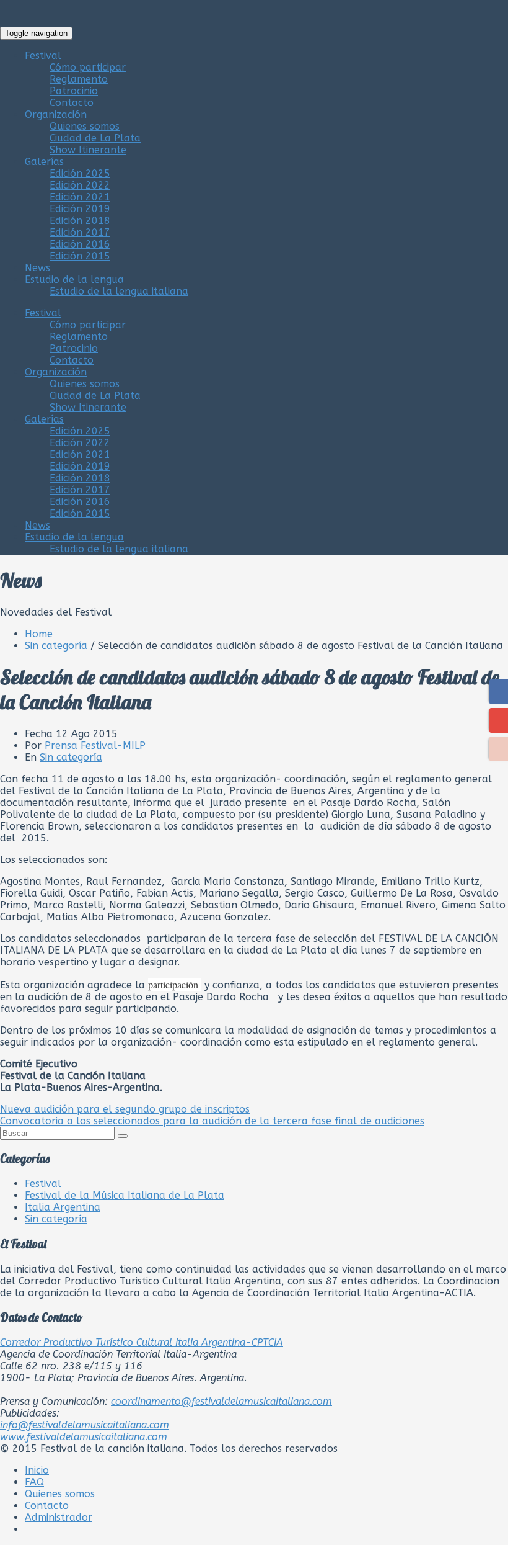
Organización (56, 114)
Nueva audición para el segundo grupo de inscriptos (125, 1109)
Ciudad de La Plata (95, 138)
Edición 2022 (80, 185)
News (37, 268)
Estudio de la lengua (74, 279)
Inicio (37, 1470)
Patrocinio (74, 91)
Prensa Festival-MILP (95, 745)
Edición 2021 (80, 197)
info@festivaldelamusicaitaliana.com (84, 1425)
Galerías (44, 162)
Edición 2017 (80, 232)
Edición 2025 (80, 173)
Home (39, 634)
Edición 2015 (80, 256)
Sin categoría (56, 646)
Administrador (58, 1517)
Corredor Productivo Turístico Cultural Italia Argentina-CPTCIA (141, 1342)
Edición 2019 (80, 209)
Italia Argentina (62, 1207)
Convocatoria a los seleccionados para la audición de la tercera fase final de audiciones (212, 1121)
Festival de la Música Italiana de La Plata (124, 1195)
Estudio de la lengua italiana (119, 291)
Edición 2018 (80, 220)
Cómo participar (88, 67)
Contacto (72, 103)
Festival (43, 55)
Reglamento (79, 79)
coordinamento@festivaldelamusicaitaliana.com (221, 1401)
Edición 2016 (80, 244)
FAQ (34, 1482)
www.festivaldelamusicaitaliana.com (83, 1437)
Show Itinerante (88, 150)
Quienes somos (85, 126)
